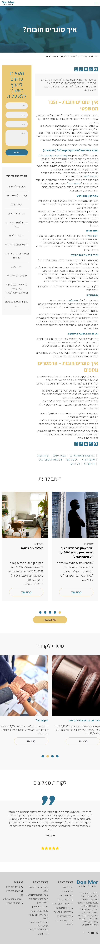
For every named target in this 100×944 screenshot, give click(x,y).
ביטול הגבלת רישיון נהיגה (37, 894)
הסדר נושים (92, 235)
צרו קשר (69, 924)
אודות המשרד (67, 891)
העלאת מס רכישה (32, 548)
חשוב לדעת (68, 887)
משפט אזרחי (88, 459)
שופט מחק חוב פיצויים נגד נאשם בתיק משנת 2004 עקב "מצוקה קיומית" (75, 552)
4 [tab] (45, 612)
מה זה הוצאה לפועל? (39, 910)
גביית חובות (43, 455)
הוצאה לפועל (90, 176)
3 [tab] (50, 612)
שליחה (16, 152)
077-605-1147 (13, 891)
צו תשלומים (72, 300)
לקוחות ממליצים (66, 895)
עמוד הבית (93, 56)
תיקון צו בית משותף (39, 906)
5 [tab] (40, 612)
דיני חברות (89, 463)
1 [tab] (60, 612)
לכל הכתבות (50, 619)
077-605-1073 (13, 887)
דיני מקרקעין (71, 459)
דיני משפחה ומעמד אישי (50, 459)
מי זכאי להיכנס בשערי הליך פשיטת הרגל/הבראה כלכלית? (38, 926)
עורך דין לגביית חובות (64, 907)
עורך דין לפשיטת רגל (75, 56)
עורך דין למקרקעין (65, 916)
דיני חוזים (75, 463)
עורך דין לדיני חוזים (65, 899)
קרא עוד (76, 592)
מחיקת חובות (74, 183)
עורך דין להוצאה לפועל (63, 911)
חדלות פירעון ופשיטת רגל (82, 455)
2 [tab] (55, 612)
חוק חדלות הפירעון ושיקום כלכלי (54, 155)
